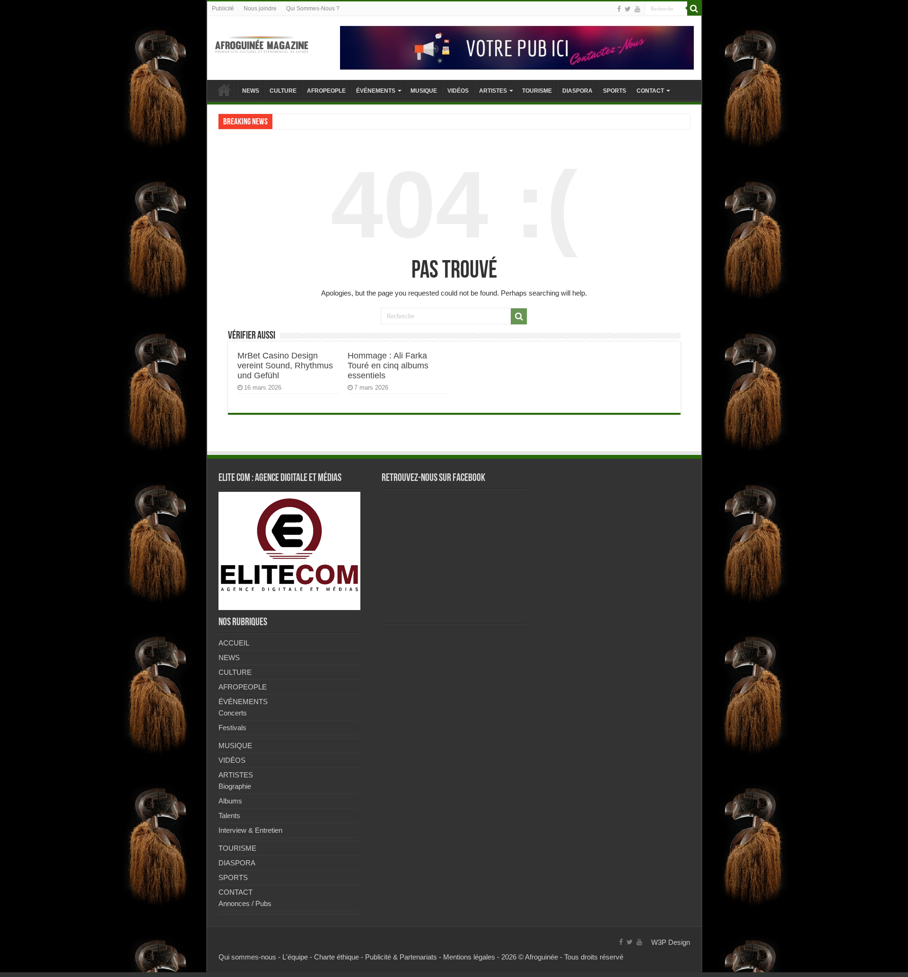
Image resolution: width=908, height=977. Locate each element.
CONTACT (650, 90)
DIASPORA (577, 90)
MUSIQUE (423, 90)
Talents (229, 815)
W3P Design (670, 942)
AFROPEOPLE (326, 90)
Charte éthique (336, 957)
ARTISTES (493, 90)
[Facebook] (619, 9)
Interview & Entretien (250, 830)
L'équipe (295, 957)
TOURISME (537, 90)
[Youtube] (637, 9)
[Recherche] (694, 8)
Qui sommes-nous (247, 957)
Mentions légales (469, 957)
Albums (230, 801)
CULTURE (283, 90)
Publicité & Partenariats (401, 957)
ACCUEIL (224, 90)
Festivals (232, 728)
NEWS (250, 90)
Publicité (223, 8)
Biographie (234, 786)
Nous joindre (260, 8)
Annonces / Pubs (244, 903)
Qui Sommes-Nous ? (313, 8)
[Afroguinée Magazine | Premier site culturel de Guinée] (261, 43)
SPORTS (614, 90)
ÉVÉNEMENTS (375, 90)
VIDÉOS (458, 90)
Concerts (232, 713)
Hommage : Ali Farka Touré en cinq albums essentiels (388, 365)
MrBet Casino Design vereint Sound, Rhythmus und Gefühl (285, 365)
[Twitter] (628, 9)
